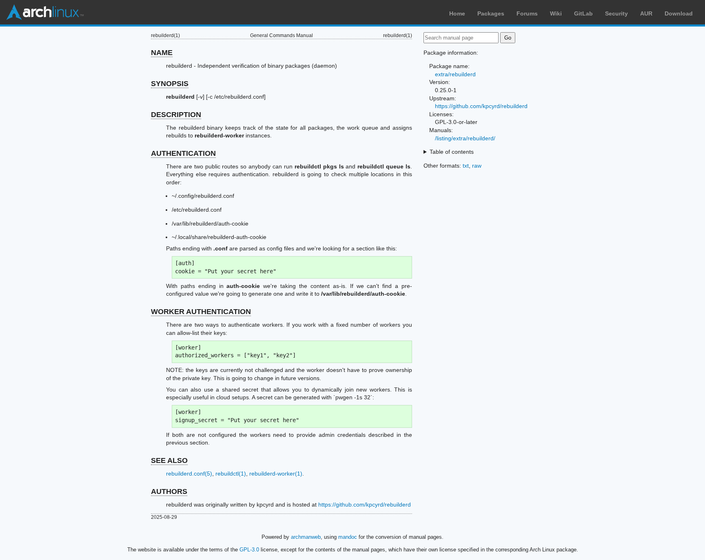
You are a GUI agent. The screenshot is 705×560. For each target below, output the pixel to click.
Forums (527, 13)
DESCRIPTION (176, 115)
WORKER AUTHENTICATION (201, 312)
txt (466, 165)
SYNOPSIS (169, 84)
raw (476, 165)
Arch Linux (45, 12)
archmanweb (306, 537)
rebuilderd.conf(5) (189, 473)
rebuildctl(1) (230, 473)
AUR (646, 13)
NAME (162, 53)
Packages (490, 13)
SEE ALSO (169, 460)
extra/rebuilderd (455, 74)
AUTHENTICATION (183, 153)
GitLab (583, 13)
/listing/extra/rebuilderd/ (465, 138)
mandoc (347, 537)
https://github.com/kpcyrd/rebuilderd (364, 504)
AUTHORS (169, 491)
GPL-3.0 (249, 550)
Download (679, 13)
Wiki (556, 13)
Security (616, 13)
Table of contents (452, 151)
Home (457, 13)
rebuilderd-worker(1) (275, 473)
